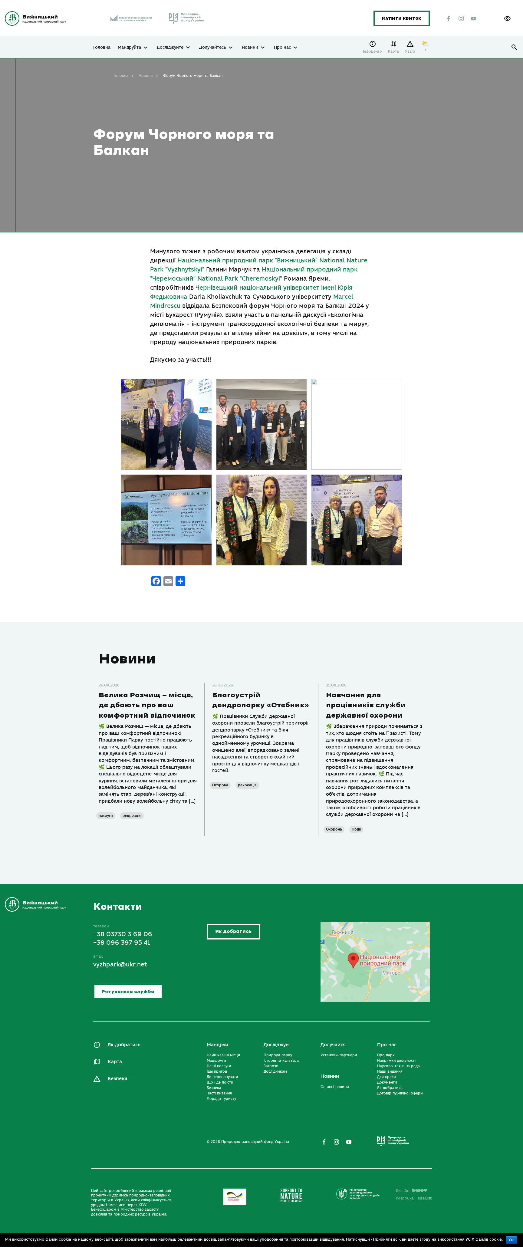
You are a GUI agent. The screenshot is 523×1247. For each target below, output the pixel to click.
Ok (511, 1240)
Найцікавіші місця (223, 1055)
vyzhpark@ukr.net (120, 964)
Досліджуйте (170, 47)
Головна (101, 47)
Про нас (282, 47)
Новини (250, 47)
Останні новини (335, 1087)
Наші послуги (219, 1066)
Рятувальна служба (128, 992)
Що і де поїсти (220, 1082)
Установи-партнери (339, 1055)
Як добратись (233, 931)
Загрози (271, 1066)
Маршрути (216, 1060)
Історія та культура (281, 1060)
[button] (507, 18)
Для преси (386, 1077)
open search (514, 47)
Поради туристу (221, 1099)
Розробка (414, 1198)
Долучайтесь (212, 47)
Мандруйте (129, 47)
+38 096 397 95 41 (121, 942)
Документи (387, 1082)
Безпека (117, 1078)
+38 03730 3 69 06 (122, 934)
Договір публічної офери (400, 1093)
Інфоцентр (372, 51)
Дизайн (402, 1191)
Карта (393, 51)
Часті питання (219, 1093)
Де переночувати (222, 1077)
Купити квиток (401, 18)
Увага (410, 51)
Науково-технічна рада (398, 1066)
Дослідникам (275, 1071)
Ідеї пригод (217, 1071)
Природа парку (278, 1055)
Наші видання (390, 1071)
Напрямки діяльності (396, 1060)
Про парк (386, 1055)
